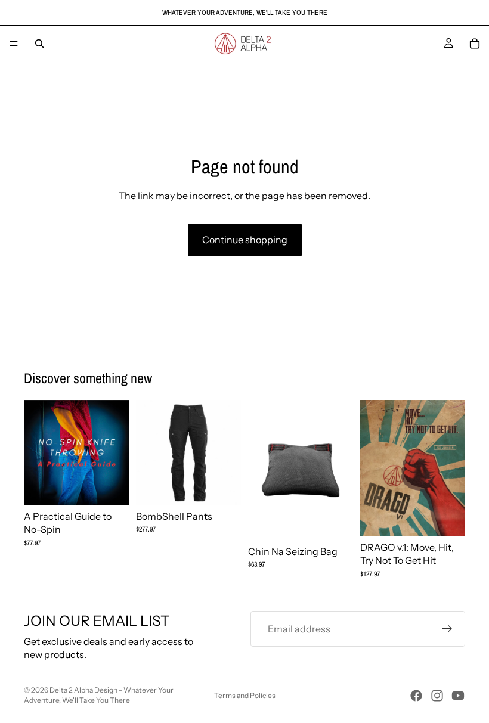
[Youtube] (458, 695)
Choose (232, 486)
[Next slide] (228, 452)
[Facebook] (416, 695)
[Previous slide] (149, 452)
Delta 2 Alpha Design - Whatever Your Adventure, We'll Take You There (99, 695)
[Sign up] (447, 628)
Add (120, 486)
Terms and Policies (245, 695)
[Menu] (13, 43)
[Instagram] (437, 695)
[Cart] (475, 43)
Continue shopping (244, 240)
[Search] (39, 43)
